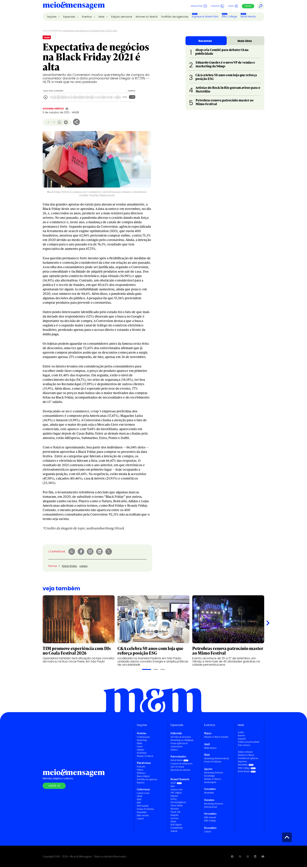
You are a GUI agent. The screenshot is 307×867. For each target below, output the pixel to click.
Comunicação (143, 736)
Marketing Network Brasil (216, 758)
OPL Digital (176, 792)
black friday (69, 566)
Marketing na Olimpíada (182, 740)
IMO (173, 786)
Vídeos (140, 769)
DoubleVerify (177, 827)
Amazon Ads (176, 789)
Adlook (174, 831)
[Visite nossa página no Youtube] (263, 856)
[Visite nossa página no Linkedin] (255, 856)
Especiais (69, 16)
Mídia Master (210, 747)
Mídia (139, 743)
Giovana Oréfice (53, 108)
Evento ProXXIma (145, 809)
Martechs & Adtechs (180, 769)
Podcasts (141, 766)
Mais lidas (245, 41)
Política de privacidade (248, 741)
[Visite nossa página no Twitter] (240, 856)
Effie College (229, 16)
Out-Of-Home (177, 766)
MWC (139, 799)
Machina (175, 808)
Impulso (174, 795)
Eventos (87, 16)
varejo (83, 566)
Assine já (54, 785)
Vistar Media (177, 805)
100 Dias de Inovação (181, 736)
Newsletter (197, 6)
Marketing (55, 30)
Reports (140, 782)
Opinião (140, 749)
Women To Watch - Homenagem (213, 780)
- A (47, 122)
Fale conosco (244, 745)
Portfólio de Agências (174, 16)
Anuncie (242, 738)
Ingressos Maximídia (205, 16)
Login (231, 6)
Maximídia (142, 812)
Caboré (140, 818)
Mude (173, 821)
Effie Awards (143, 815)
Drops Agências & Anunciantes (179, 745)
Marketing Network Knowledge (213, 774)
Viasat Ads (176, 811)
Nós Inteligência (178, 802)
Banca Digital (143, 776)
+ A (53, 122)
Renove (241, 735)
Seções (52, 16)
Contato (215, 6)
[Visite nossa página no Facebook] (232, 856)
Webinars (141, 772)
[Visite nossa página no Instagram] (248, 856)
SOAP (173, 782)
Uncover (175, 818)
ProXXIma (142, 752)
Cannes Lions (143, 793)
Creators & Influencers (181, 763)
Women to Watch (147, 16)
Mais (102, 16)
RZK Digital (176, 824)
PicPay (174, 799)
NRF (139, 802)
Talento (174, 749)
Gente (140, 746)
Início (45, 30)
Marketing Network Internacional (213, 805)
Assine (248, 6)
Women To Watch (145, 756)
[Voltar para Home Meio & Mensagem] (74, 6)
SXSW (139, 796)
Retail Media (248, 16)
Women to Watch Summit (216, 736)
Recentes (205, 41)
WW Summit (143, 805)
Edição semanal (121, 16)
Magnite (175, 815)
